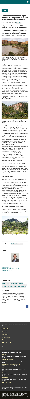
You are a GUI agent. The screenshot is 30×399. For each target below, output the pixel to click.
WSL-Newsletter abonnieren (16, 244)
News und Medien (6, 337)
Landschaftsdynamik (6, 267)
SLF (3, 347)
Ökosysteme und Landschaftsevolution (10, 269)
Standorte (4, 331)
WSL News (18, 23)
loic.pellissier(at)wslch (7, 271)
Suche (5, 2)
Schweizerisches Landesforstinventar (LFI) (11, 364)
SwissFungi (4, 372)
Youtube (3, 342)
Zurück (5, 10)
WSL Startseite (5, 6)
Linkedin (6, 342)
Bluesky (10, 342)
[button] (27, 306)
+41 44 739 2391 (5, 272)
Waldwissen (4, 386)
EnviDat (4, 354)
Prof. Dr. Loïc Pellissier (8, 264)
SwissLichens (5, 377)
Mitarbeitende (5, 334)
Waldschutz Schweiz (6, 382)
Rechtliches (4, 340)
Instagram (13, 342)
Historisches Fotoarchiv (7, 359)
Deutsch (4, 329)
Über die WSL (12, 6)
